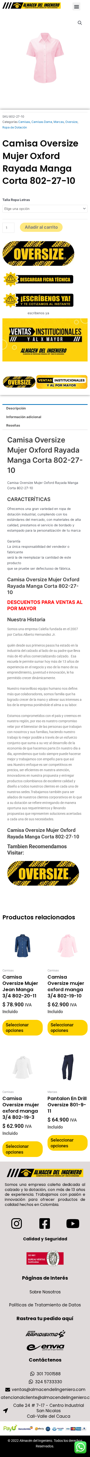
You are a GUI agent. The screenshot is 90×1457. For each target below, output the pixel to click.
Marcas (59, 122)
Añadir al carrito (41, 227)
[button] (76, 6)
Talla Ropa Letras (16, 200)
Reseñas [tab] (13, 425)
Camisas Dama (41, 122)
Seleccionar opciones (17, 1027)
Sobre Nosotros (45, 1292)
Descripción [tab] (16, 408)
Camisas (24, 122)
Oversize (71, 122)
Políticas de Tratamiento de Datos (45, 1305)
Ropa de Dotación (14, 127)
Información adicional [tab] (23, 417)
